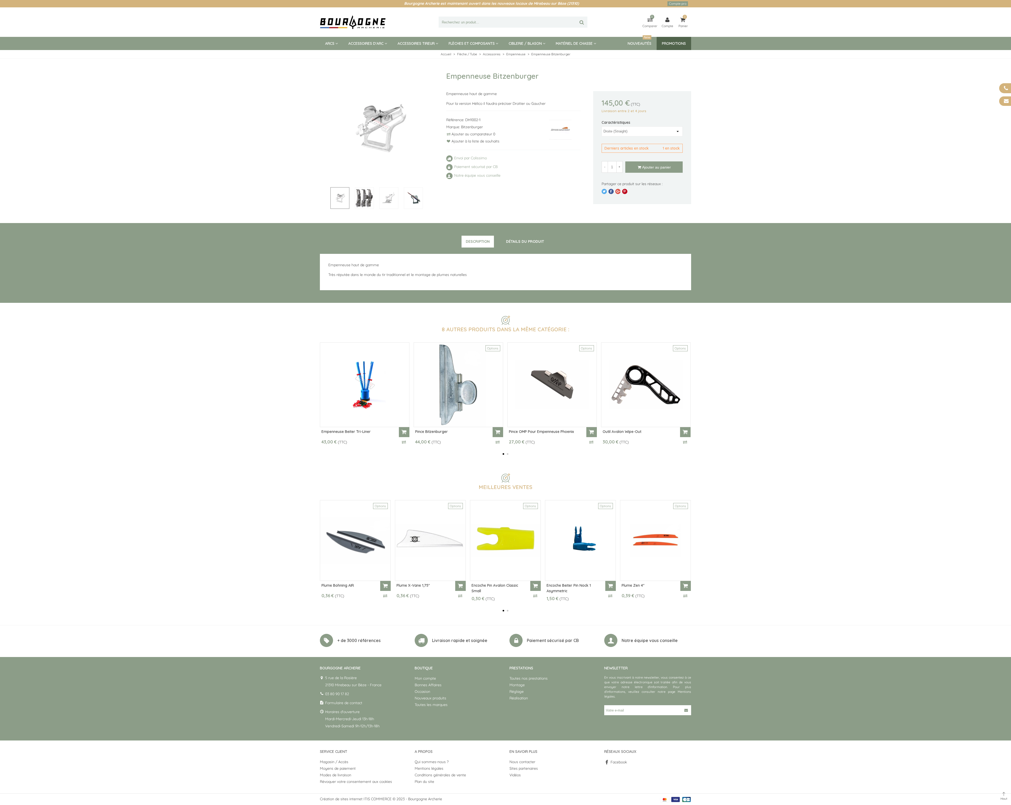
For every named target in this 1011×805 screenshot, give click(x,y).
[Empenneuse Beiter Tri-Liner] (364, 385)
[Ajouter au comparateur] (404, 442)
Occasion (422, 691)
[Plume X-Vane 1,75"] (430, 540)
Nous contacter (522, 761)
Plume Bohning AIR (337, 585)
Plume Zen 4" (633, 585)
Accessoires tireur (416, 43)
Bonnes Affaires (428, 685)
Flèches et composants (472, 43)
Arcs (329, 43)
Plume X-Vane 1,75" (413, 585)
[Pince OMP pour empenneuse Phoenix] (552, 385)
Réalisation (518, 698)
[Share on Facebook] (611, 191)
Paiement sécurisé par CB (553, 640)
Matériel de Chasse (574, 43)
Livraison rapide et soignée (459, 640)
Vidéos (515, 775)
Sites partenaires (523, 768)
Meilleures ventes (505, 487)
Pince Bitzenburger (431, 431)
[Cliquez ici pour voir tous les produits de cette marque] (560, 129)
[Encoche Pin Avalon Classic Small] (505, 540)
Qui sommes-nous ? (432, 761)
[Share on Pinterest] (624, 191)
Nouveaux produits (430, 698)
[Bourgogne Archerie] (353, 22)
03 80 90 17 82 (337, 694)
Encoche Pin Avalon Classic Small (495, 588)
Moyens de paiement (338, 768)
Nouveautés (639, 41)
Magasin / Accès (334, 761)
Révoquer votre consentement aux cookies (356, 781)
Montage (517, 685)
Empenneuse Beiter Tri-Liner (346, 431)
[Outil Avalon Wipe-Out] (645, 385)
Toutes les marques (431, 704)
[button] (503, 454)
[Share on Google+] (618, 191)
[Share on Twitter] (604, 191)
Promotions (674, 43)
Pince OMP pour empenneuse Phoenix (541, 431)
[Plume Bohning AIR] (355, 540)
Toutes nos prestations (528, 678)
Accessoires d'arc (366, 43)
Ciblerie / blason (525, 43)
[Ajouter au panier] (404, 432)
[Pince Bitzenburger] (458, 385)
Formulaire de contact (343, 702)
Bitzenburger (472, 127)
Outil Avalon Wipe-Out (622, 431)
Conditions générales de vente (440, 775)
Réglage (516, 691)
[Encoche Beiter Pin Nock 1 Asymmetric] (580, 540)
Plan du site (424, 781)
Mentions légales (429, 768)
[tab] (478, 242)
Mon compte (425, 678)
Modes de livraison (335, 775)
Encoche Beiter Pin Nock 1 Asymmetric (569, 588)
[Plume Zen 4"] (655, 540)
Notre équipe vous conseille (650, 640)
